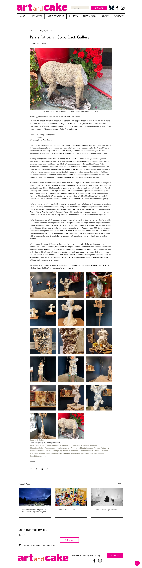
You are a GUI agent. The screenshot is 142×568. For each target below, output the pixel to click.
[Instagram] (122, 7)
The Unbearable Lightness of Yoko (105, 511)
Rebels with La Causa (66, 510)
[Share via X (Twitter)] (36, 469)
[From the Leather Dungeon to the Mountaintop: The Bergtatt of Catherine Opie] (35, 497)
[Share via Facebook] (31, 469)
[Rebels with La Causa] (71, 497)
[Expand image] (43, 285)
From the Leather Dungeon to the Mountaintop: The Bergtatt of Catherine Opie (35, 511)
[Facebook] (117, 7)
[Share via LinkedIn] (42, 469)
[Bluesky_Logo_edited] (111, 7)
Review (32, 461)
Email (22, 535)
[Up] (137, 563)
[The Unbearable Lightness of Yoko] (107, 497)
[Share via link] (47, 469)
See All (120, 484)
